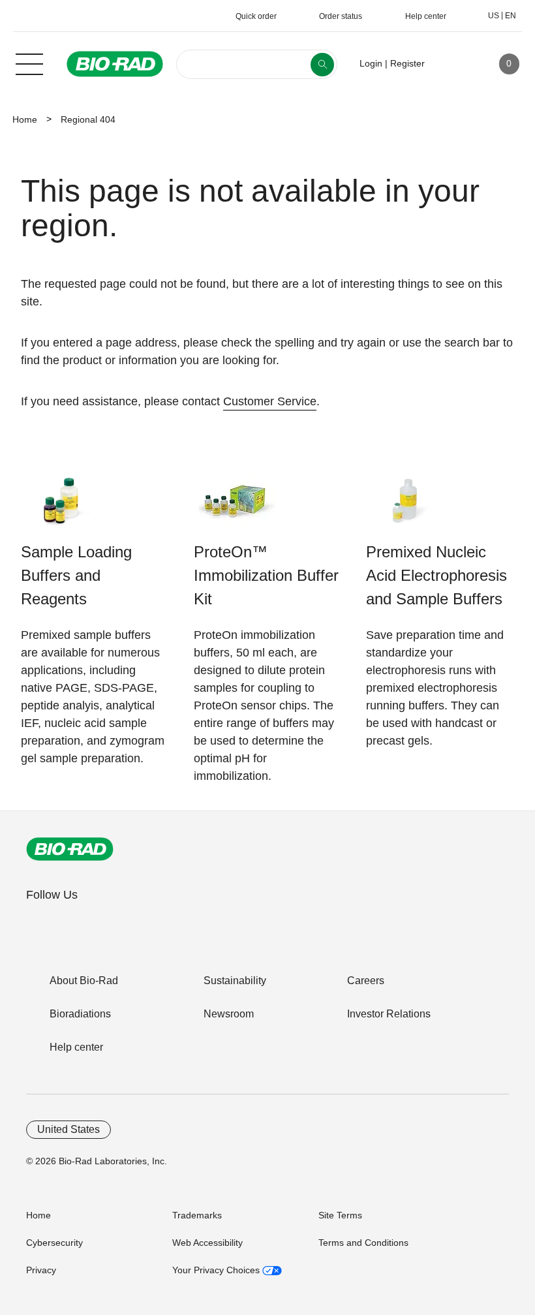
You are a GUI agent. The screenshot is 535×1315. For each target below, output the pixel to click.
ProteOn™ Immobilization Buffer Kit (266, 575)
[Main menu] (29, 63)
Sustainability (235, 980)
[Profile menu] (453, 64)
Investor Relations (389, 1013)
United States (68, 1129)
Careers (365, 980)
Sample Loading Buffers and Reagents (76, 575)
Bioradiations (80, 1013)
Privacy (41, 1270)
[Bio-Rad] (70, 849)
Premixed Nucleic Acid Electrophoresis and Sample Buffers (436, 575)
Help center (76, 1047)
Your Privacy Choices (217, 1270)
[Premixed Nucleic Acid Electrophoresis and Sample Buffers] (407, 507)
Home (24, 119)
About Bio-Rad (84, 980)
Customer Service (269, 401)
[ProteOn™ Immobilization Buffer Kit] (234, 507)
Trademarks (197, 1215)
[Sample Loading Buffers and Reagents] (61, 507)
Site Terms (340, 1215)
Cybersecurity (54, 1242)
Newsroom (229, 1013)
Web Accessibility (207, 1242)
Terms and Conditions (363, 1242)
